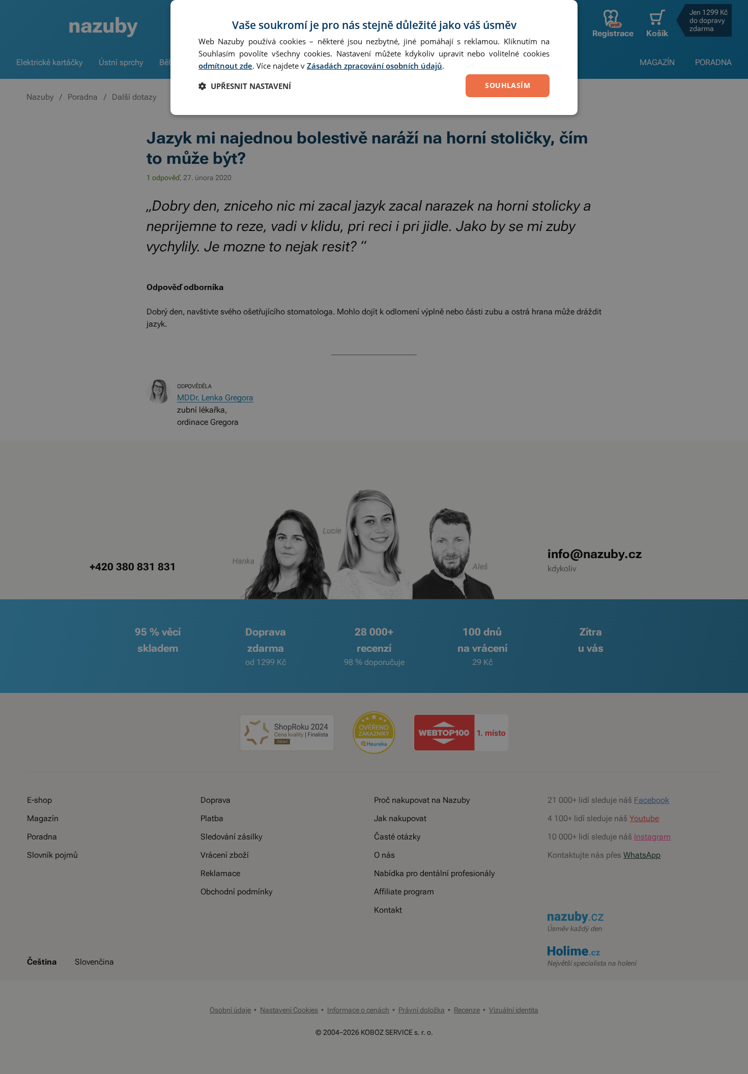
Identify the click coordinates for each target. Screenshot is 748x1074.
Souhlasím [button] (507, 85)
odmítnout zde (225, 66)
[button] (244, 86)
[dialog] (374, 57)
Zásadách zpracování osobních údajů (374, 66)
